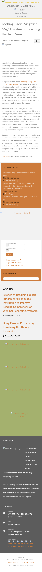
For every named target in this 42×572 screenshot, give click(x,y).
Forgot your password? (14, 265)
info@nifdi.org (14, 524)
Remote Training (11, 181)
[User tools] (37, 41)
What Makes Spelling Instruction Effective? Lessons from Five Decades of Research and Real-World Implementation (19, 186)
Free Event (9, 194)
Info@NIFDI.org (28, 6)
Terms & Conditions (15, 563)
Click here (5, 157)
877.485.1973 (13, 6)
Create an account (12, 260)
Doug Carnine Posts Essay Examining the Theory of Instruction (18, 327)
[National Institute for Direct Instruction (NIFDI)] (21, 2)
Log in (9, 254)
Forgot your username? (14, 263)
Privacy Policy (29, 563)
